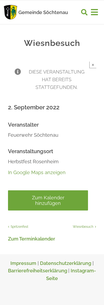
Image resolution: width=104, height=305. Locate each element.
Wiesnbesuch (83, 227)
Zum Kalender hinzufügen (48, 200)
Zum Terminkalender (31, 239)
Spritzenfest (19, 227)
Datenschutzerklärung (65, 263)
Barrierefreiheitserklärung (38, 270)
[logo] (10, 6)
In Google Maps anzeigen (37, 172)
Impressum (23, 263)
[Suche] (84, 12)
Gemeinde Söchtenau (43, 12)
